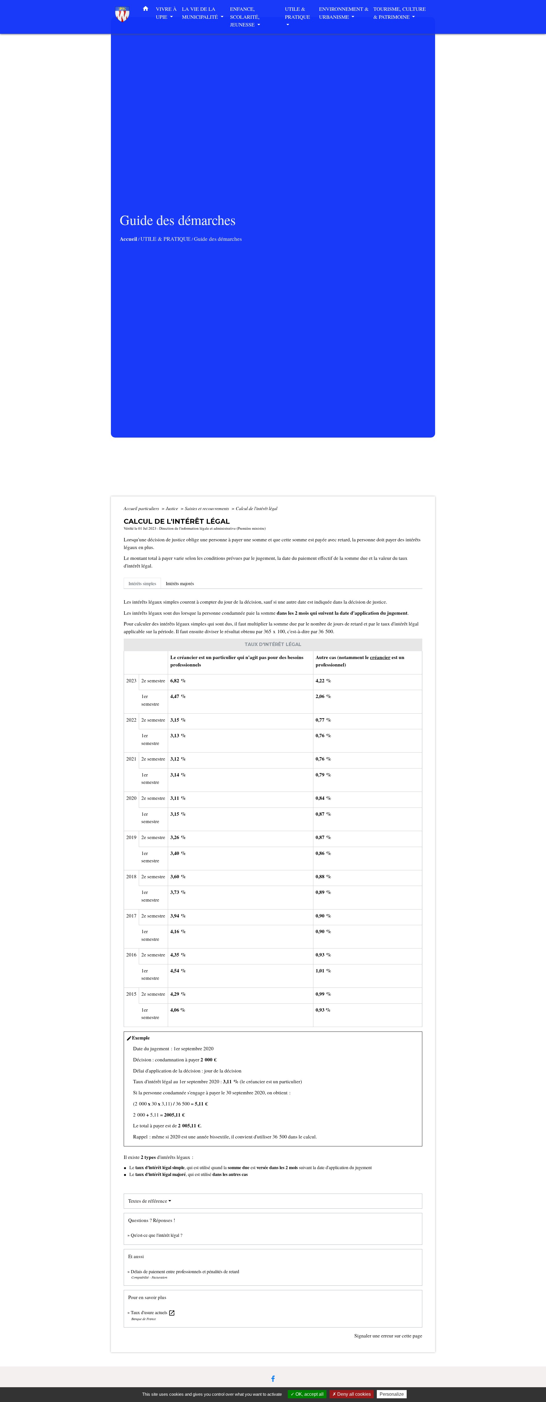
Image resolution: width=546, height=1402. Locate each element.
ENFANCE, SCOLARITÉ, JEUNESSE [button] (245, 16)
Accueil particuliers (142, 508)
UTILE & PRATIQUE (165, 238)
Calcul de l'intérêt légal (256, 508)
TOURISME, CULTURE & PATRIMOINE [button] (399, 12)
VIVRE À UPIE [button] (166, 12)
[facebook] (273, 1378)
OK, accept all (309, 1394)
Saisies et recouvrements (207, 508)
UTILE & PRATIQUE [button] (297, 12)
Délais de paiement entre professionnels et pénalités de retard (185, 1271)
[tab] (142, 583)
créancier (380, 657)
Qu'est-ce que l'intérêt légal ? (156, 1235)
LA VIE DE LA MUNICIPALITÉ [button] (200, 12)
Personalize (392, 1394)
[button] (146, 9)
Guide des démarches (218, 238)
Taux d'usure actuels (153, 1312)
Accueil (128, 239)
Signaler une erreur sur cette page (388, 1335)
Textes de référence (147, 1201)
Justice (172, 508)
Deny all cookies (353, 1394)
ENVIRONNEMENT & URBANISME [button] (344, 12)
